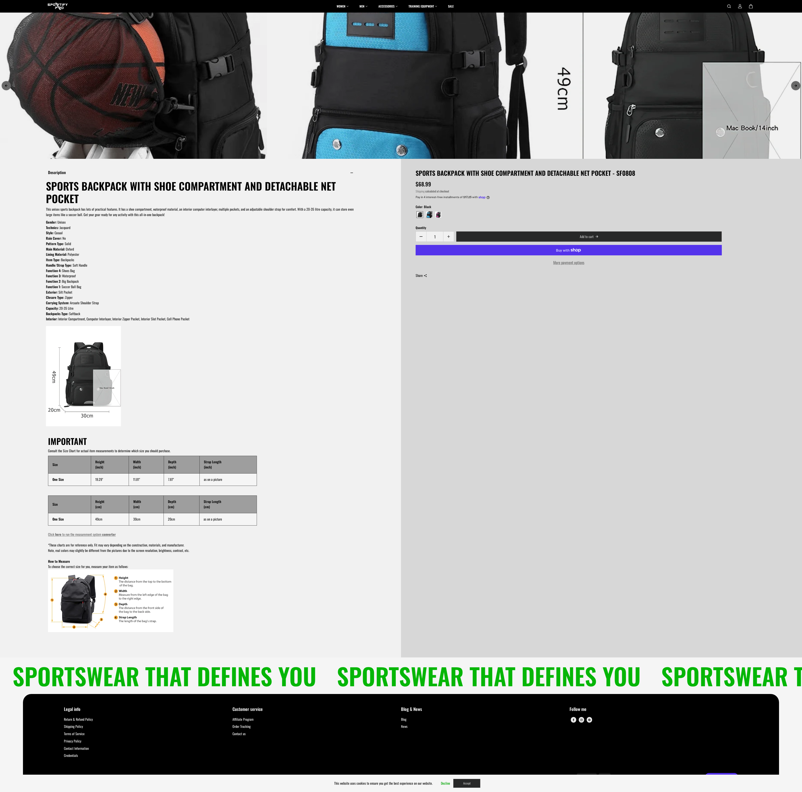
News (404, 726)
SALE (451, 6)
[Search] (729, 6)
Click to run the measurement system (82, 534)
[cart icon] (751, 6)
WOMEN (341, 6)
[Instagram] (581, 720)
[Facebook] (573, 720)
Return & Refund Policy (78, 719)
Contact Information (76, 748)
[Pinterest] (589, 720)
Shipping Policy (73, 726)
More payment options (568, 262)
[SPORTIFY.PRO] (57, 6)
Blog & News (411, 709)
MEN (361, 6)
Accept (467, 783)
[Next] (795, 85)
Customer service (247, 709)
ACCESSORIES (386, 6)
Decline (445, 783)
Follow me (578, 709)
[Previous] (6, 85)
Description (57, 172)
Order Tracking (241, 726)
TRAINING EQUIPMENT (421, 6)
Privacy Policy (72, 741)
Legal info (72, 709)
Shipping (420, 191)
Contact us (239, 733)
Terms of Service (74, 733)
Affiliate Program (243, 719)
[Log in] (740, 6)
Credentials (71, 755)
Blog (403, 719)
